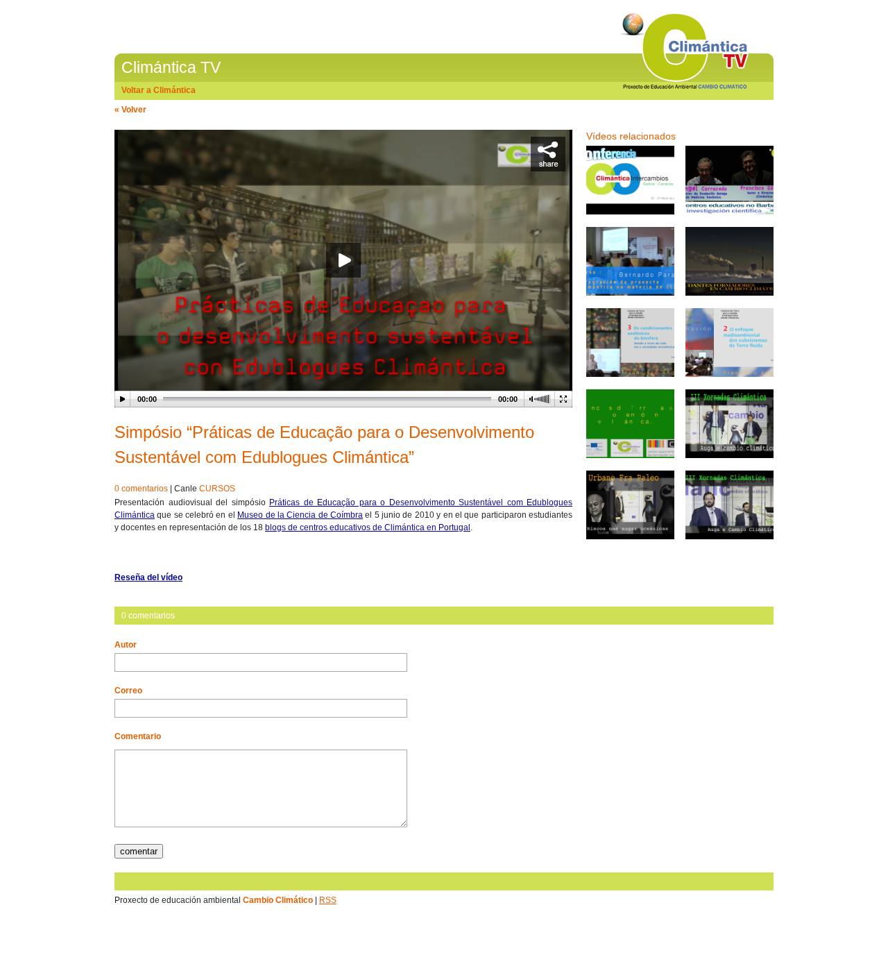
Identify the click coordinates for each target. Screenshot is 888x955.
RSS (327, 900)
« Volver (130, 110)
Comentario (137, 736)
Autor (125, 645)
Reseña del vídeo (148, 577)
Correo (128, 690)
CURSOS (217, 488)
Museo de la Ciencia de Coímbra (300, 515)
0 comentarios (141, 488)
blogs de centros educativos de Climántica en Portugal (367, 527)
